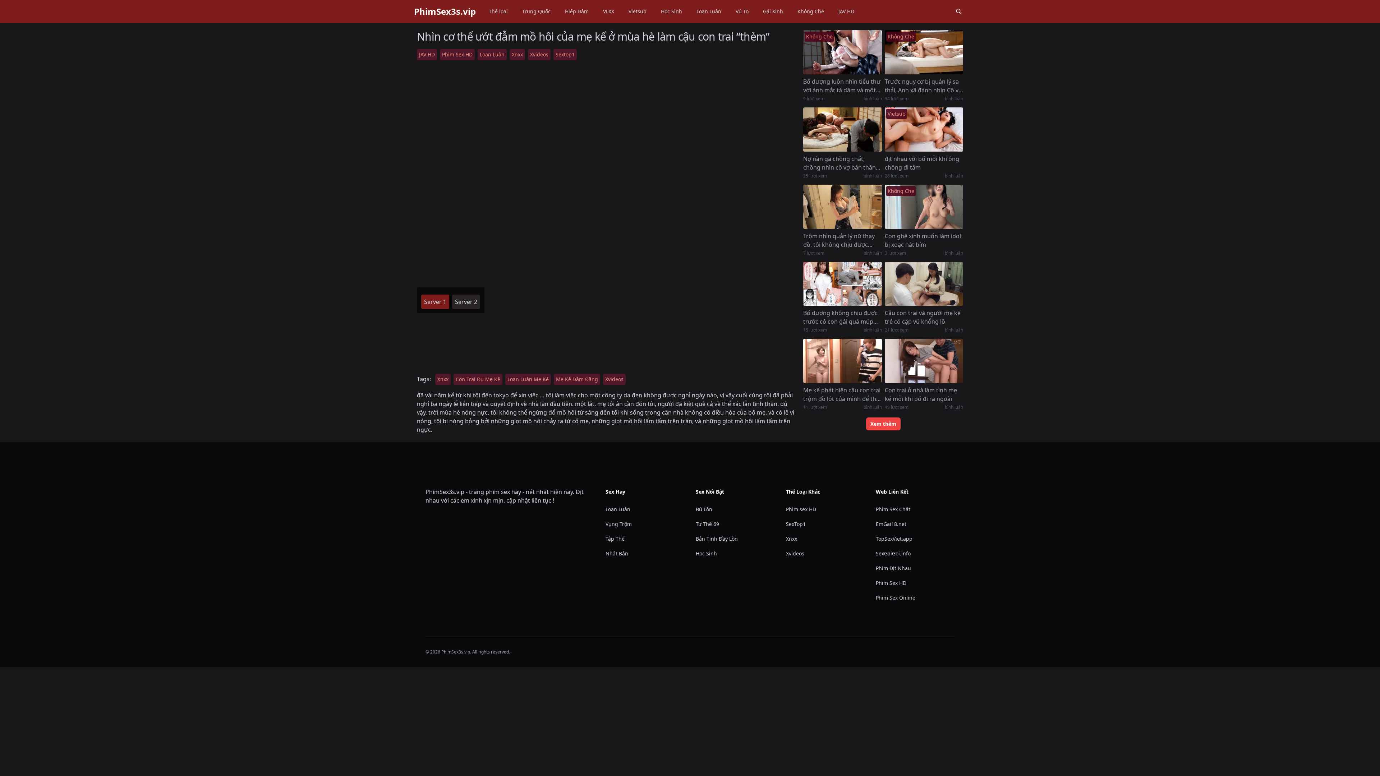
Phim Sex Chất (893, 509)
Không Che (810, 11)
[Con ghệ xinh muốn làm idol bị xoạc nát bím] (924, 207)
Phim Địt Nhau (893, 568)
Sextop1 (565, 54)
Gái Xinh (773, 11)
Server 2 (466, 302)
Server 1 (435, 302)
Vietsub (638, 11)
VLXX (608, 11)
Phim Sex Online (895, 597)
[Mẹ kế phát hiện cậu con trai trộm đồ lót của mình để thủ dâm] (842, 361)
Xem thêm (883, 423)
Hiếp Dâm (577, 11)
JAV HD (846, 11)
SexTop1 (796, 524)
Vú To (742, 11)
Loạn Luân (708, 11)
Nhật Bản (617, 553)
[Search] (959, 11)
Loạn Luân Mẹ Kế (528, 379)
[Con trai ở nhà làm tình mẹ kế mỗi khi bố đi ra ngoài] (924, 361)
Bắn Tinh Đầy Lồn (717, 538)
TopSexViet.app (894, 538)
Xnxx (517, 54)
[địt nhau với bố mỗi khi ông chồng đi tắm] (924, 129)
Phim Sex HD (457, 54)
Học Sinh (671, 11)
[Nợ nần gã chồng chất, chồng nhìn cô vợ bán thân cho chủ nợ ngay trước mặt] (842, 129)
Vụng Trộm (619, 524)
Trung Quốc (536, 11)
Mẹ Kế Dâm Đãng (577, 379)
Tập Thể (615, 538)
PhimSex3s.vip (445, 11)
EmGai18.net (891, 524)
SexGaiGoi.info (893, 553)
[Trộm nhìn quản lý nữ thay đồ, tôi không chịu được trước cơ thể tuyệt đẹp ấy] (842, 207)
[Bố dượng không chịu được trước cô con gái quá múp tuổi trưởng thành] (842, 284)
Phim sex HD (801, 509)
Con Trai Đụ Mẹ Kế (478, 379)
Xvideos (539, 54)
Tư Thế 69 (707, 524)
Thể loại (498, 11)
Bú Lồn (704, 509)
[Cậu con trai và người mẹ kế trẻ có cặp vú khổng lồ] (924, 284)
